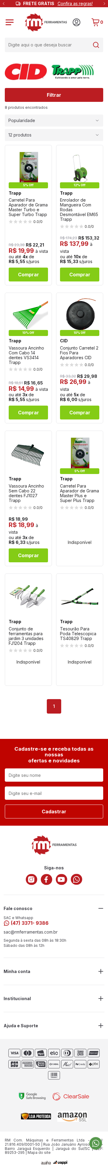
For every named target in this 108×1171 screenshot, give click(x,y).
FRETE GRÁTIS (58, 3)
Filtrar (54, 95)
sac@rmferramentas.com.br (31, 932)
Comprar (28, 275)
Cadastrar (54, 811)
